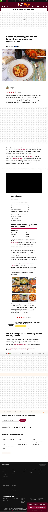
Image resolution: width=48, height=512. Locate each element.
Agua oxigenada (40, 28)
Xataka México (5, 498)
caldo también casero (18, 158)
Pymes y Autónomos (14, 490)
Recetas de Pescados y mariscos (22, 353)
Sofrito (39, 353)
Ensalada (30, 28)
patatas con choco (21, 149)
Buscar (7, 6)
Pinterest (22, 427)
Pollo (4, 444)
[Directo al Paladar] (24, 5)
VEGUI (32, 9)
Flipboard (19, 46)
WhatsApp (33, 6)
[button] (11, 87)
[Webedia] (6, 464)
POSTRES (15, 9)
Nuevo (5, 6)
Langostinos (33, 353)
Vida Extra (14, 472)
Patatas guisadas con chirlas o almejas (19, 350)
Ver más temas (6, 452)
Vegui (33, 439)
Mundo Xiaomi (5, 479)
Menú (2, 6)
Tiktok (35, 6)
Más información (15, 510)
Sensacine (23, 471)
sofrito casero (30, 156)
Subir (42, 464)
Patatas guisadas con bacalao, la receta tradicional (22, 348)
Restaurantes (35, 444)
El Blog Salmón (15, 487)
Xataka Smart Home (5, 477)
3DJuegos (13, 471)
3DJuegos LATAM (15, 498)
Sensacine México (23, 499)
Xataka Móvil (5, 472)
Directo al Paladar (31, 472)
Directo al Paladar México (33, 499)
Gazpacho (22, 411)
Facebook (43, 6)
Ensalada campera (34, 411)
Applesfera (5, 474)
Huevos (34, 446)
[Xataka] (1, 1)
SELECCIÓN (27, 9)
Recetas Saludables (22, 444)
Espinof (22, 472)
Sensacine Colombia (23, 502)
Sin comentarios (11, 46)
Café (26, 28)
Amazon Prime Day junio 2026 (8, 447)
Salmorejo (28, 411)
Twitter (17, 46)
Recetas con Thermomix (8, 439)
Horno (19, 446)
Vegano (22, 28)
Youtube (38, 6)
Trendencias (5, 487)
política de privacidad (18, 422)
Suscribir (23, 420)
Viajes (4, 442)
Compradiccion (6, 490)
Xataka (4, 471)
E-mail (46, 6)
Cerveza (11, 28)
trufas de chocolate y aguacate (21, 344)
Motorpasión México (40, 499)
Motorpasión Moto (40, 473)
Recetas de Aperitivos (22, 442)
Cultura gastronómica (37, 442)
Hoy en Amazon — (21, 326)
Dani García (17, 28)
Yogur (34, 28)
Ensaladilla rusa (15, 411)
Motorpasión (40, 471)
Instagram (41, 6)
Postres (19, 439)
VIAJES (21, 9)
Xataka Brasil (5, 500)
